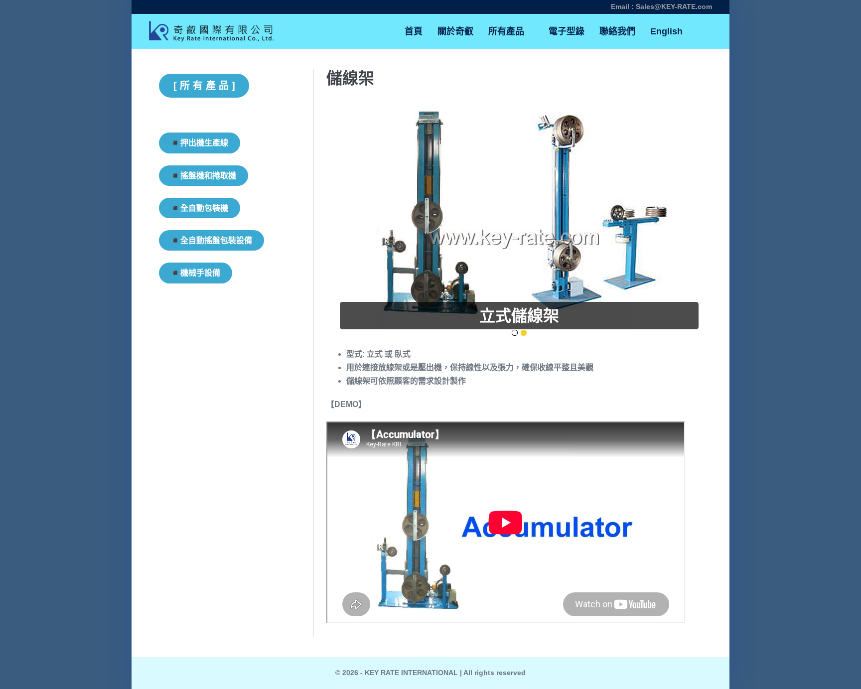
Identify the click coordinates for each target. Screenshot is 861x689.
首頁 (414, 31)
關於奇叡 (455, 31)
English (666, 31)
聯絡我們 (617, 31)
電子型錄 (566, 31)
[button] (701, 31)
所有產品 (507, 31)
